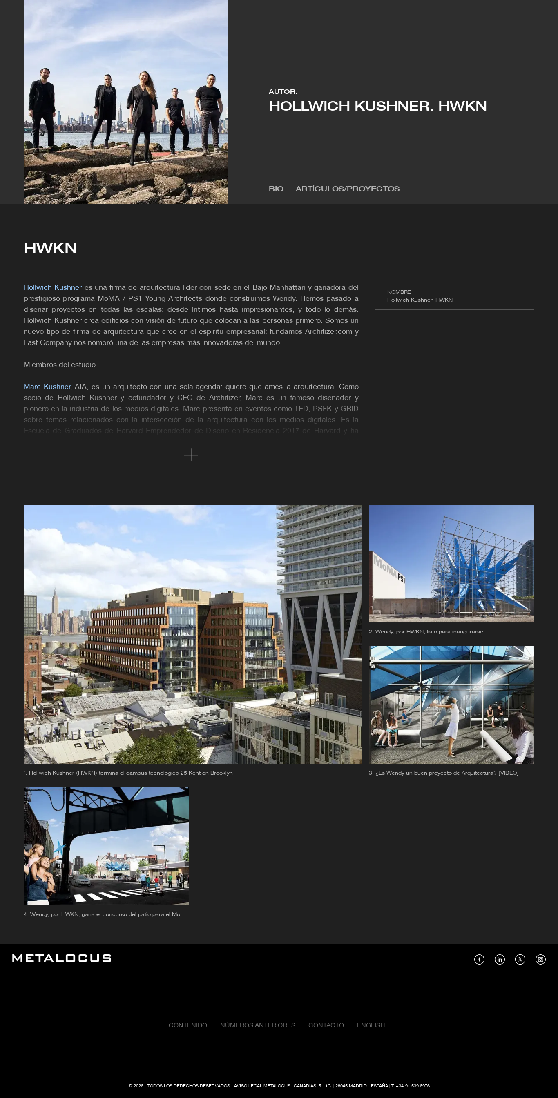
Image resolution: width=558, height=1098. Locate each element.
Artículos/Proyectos (348, 189)
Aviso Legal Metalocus (262, 1086)
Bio (276, 189)
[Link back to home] (61, 959)
